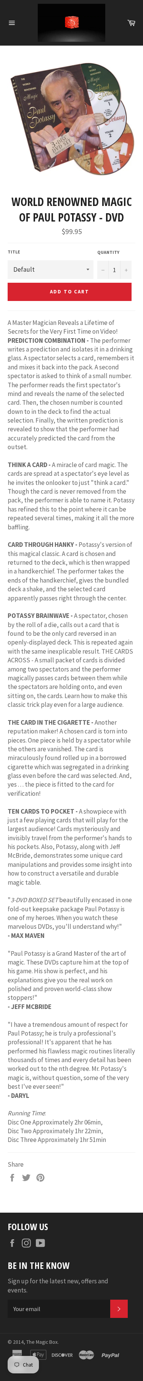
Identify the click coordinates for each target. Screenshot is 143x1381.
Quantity (108, 252)
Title (14, 252)
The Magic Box (42, 1342)
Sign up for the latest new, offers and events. (58, 1285)
